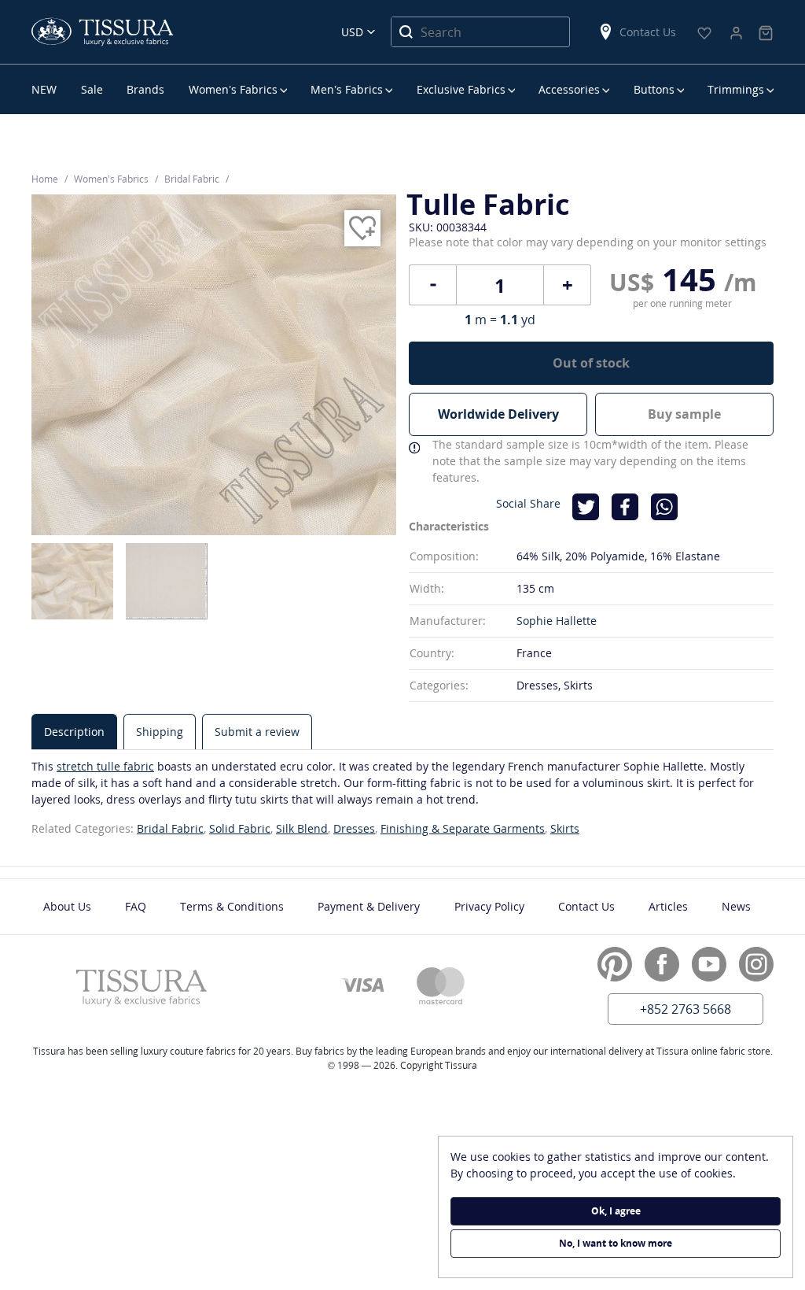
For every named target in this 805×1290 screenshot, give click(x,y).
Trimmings (736, 89)
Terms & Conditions (232, 906)
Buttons (654, 89)
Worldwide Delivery (498, 414)
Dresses (354, 828)
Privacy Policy (489, 906)
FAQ (135, 906)
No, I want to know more (615, 1243)
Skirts (564, 828)
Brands (145, 89)
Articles (668, 906)
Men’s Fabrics (347, 89)
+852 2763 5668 (685, 1009)
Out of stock (591, 362)
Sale (92, 89)
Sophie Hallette (556, 620)
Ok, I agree (616, 1211)
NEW (44, 89)
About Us (67, 906)
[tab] (74, 731)
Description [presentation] (74, 731)
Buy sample (684, 414)
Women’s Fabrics (233, 89)
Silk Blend (302, 828)
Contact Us (647, 31)
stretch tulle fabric (105, 766)
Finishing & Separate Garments (462, 828)
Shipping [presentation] (159, 731)
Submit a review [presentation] (257, 731)
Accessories (569, 89)
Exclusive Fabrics (461, 89)
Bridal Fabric (170, 828)
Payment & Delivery (369, 906)
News (736, 906)
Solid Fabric (239, 828)
